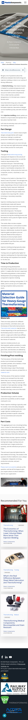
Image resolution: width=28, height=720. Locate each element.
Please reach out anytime (8, 467)
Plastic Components (15, 42)
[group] (14, 70)
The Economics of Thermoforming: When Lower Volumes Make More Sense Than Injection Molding (13, 533)
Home (2, 62)
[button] (3, 70)
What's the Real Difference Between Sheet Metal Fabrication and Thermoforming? (13, 579)
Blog (14, 62)
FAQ (20, 17)
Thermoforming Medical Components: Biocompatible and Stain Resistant (13, 624)
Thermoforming (11, 17)
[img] (23, 70)
